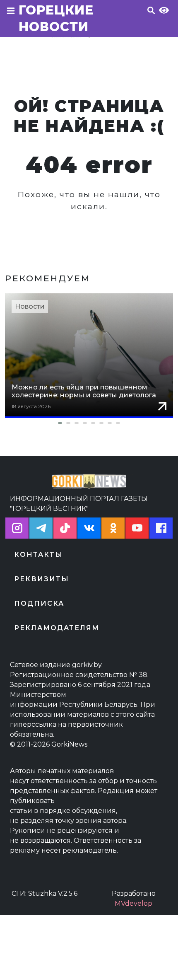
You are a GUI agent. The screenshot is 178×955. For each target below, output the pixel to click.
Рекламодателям (56, 628)
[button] (89, 423)
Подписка (39, 603)
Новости (30, 306)
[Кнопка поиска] (151, 21)
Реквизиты (41, 579)
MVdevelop (133, 903)
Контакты (38, 554)
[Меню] (11, 21)
